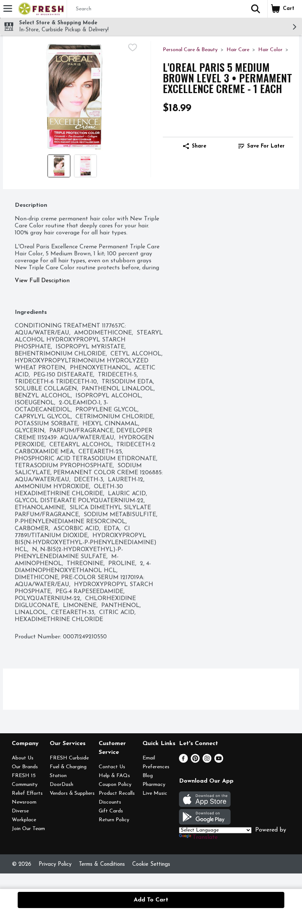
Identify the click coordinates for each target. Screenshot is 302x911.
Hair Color (270, 50)
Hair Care (237, 50)
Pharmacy (154, 784)
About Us (23, 758)
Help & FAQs (114, 776)
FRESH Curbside (69, 758)
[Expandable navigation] (8, 8)
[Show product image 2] (85, 166)
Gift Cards (111, 811)
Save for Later (266, 146)
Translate (205, 837)
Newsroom (24, 802)
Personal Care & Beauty (190, 50)
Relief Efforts (27, 793)
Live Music (155, 793)
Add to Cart (151, 900)
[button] (255, 9)
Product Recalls (117, 793)
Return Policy (114, 820)
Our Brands (25, 767)
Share (199, 146)
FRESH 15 (24, 776)
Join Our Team (28, 829)
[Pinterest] (195, 761)
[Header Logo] (40, 9)
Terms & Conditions (102, 864)
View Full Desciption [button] (42, 281)
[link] (261, 146)
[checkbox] (132, 47)
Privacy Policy (55, 864)
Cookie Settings (151, 864)
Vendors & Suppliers (72, 793)
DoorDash (61, 784)
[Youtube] (218, 761)
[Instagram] (207, 761)
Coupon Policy (115, 784)
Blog (148, 776)
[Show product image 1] (59, 166)
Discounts (110, 802)
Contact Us (112, 767)
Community (25, 784)
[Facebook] (183, 761)
